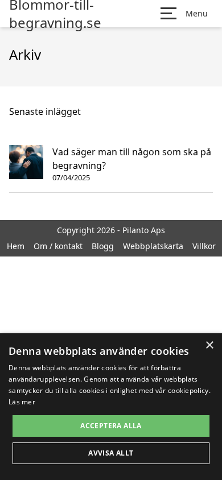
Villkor (204, 246)
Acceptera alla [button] (111, 426)
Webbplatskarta (153, 246)
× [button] (209, 345)
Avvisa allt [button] (110, 453)
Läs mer (22, 402)
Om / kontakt (58, 246)
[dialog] (111, 406)
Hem (15, 246)
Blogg (103, 246)
